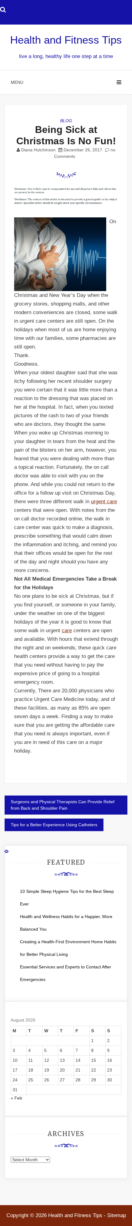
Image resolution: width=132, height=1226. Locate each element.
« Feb (16, 1098)
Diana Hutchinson (38, 149)
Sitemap (116, 1215)
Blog (66, 120)
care (67, 630)
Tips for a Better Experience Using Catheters (54, 824)
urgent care (104, 501)
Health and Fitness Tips (66, 40)
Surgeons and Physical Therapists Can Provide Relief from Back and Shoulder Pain (63, 805)
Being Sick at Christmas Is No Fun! (66, 135)
